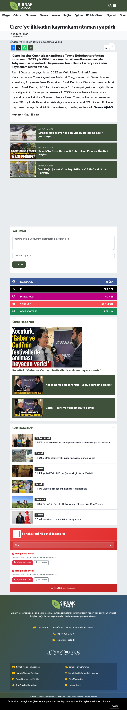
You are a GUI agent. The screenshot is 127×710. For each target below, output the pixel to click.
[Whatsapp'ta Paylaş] (24, 47)
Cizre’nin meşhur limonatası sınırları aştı (61, 488)
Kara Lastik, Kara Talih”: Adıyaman (58, 519)
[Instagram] (60, 652)
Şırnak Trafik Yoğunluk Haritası (83, 673)
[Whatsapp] (71, 652)
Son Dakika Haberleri (26, 685)
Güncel (17, 15)
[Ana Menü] (114, 5)
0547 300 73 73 (65, 634)
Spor (123, 15)
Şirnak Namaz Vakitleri (28, 673)
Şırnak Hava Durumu (79, 667)
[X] (55, 652)
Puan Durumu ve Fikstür (27, 679)
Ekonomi (31, 15)
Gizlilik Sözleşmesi (47, 697)
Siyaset (111, 15)
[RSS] (77, 652)
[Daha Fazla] (30, 47)
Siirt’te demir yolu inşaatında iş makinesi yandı (65, 458)
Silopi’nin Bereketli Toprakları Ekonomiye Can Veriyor (69, 504)
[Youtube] (66, 652)
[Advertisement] (66, 202)
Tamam (115, 706)
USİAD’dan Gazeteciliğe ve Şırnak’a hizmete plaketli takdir (72, 442)
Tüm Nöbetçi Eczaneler (65, 588)
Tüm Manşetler (76, 679)
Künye (33, 697)
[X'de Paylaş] (18, 47)
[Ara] (110, 5)
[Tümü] (113, 428)
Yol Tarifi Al (42, 562)
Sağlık (67, 15)
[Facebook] (49, 652)
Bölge (6, 15)
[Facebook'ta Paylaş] (13, 47)
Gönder (19, 264)
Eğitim (79, 15)
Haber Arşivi (75, 685)
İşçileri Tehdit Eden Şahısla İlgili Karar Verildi (64, 473)
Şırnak (44, 15)
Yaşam (56, 15)
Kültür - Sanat (95, 15)
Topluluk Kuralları (75, 697)
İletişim (61, 697)
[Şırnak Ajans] (21, 6)
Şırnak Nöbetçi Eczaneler (28, 667)
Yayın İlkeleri (91, 697)
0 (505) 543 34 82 (24, 562)
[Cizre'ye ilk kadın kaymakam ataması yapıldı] (63, 42)
